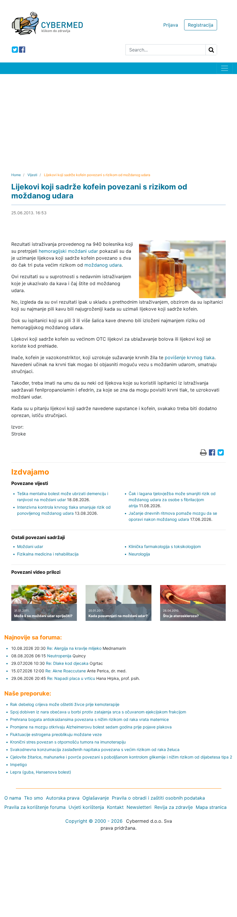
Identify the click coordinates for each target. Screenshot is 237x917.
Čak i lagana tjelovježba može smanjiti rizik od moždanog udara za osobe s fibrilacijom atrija (172, 499)
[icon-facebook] (22, 49)
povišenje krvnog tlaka (189, 357)
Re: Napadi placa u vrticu (71, 678)
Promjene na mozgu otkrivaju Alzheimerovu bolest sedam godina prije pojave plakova (91, 726)
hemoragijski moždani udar (68, 251)
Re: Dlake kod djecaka (67, 663)
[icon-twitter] (14, 49)
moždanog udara (103, 265)
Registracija (200, 25)
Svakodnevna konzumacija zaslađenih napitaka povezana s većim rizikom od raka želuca (94, 749)
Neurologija (139, 553)
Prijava (170, 25)
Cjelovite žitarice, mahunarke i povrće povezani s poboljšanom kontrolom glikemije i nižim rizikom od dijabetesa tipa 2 (121, 756)
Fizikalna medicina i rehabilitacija (48, 553)
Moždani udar (30, 546)
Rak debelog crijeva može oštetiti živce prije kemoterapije (64, 704)
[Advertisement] (118, 117)
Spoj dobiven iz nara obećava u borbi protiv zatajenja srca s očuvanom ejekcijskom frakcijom (98, 711)
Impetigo (18, 764)
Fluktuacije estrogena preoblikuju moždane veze (56, 734)
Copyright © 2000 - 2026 (94, 821)
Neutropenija (59, 655)
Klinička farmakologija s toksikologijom (165, 546)
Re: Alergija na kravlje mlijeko (74, 648)
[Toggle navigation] (224, 68)
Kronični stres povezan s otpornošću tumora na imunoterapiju (68, 741)
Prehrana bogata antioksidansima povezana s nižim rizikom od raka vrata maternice (89, 719)
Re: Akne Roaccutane (65, 670)
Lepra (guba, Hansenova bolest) (40, 772)
